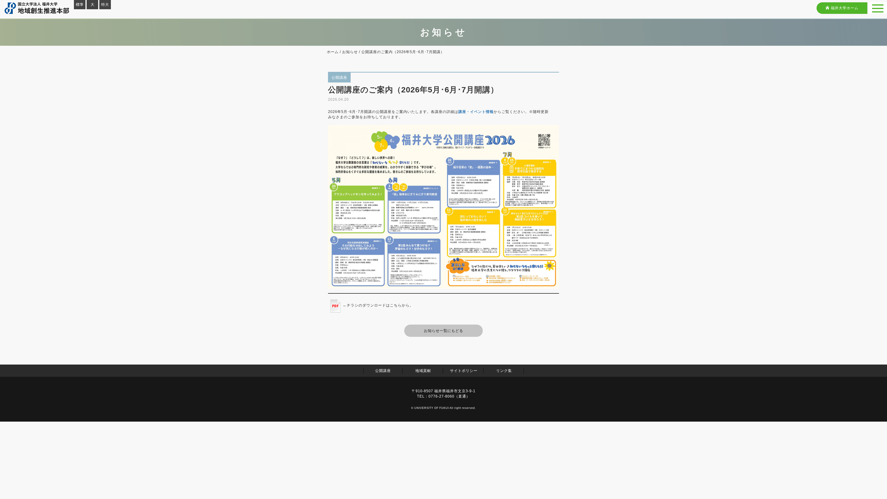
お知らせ (350, 52)
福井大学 (844, 8)
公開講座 (383, 371)
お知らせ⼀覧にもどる (443, 331)
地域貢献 (423, 371)
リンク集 (504, 371)
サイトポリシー (463, 371)
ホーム (333, 52)
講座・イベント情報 (476, 112)
